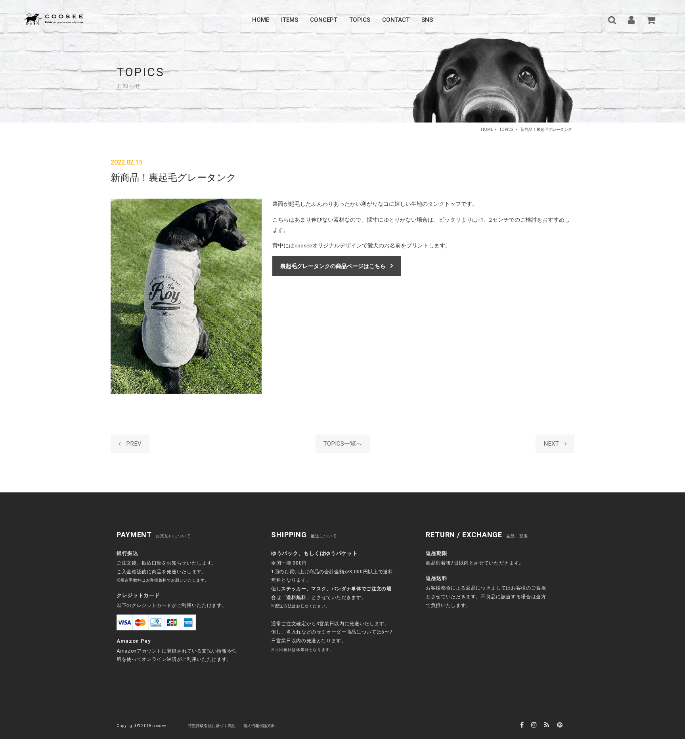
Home (260, 19)
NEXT (552, 443)
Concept (323, 19)
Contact (395, 19)
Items (289, 19)
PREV (133, 443)
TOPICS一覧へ (342, 443)
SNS (427, 19)
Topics (359, 19)
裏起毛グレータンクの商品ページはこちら (333, 266)
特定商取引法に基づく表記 (211, 726)
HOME (487, 129)
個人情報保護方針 (259, 726)
